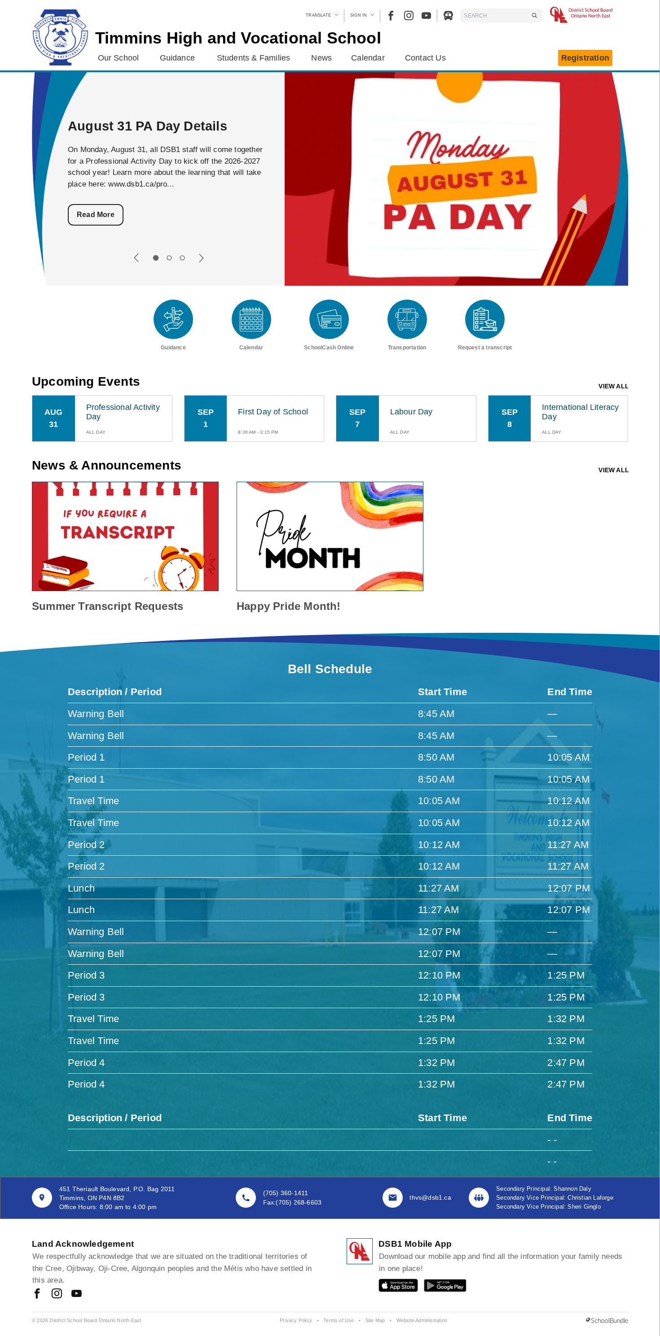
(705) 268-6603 (298, 1202)
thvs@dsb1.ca (430, 1197)
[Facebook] (391, 15)
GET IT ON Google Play (438, 1287)
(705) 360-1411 (285, 1193)
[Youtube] (426, 15)
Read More (95, 214)
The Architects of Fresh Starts (162, 126)
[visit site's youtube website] (76, 1294)
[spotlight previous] (136, 258)
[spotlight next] (201, 258)
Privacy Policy (296, 1320)
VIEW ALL (613, 386)
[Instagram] (409, 15)
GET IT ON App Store (393, 1287)
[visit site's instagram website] (57, 1294)
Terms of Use (338, 1320)
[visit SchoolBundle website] (607, 1321)
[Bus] (448, 15)
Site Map (375, 1320)
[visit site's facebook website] (37, 1294)
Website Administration (421, 1320)
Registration (585, 57)
